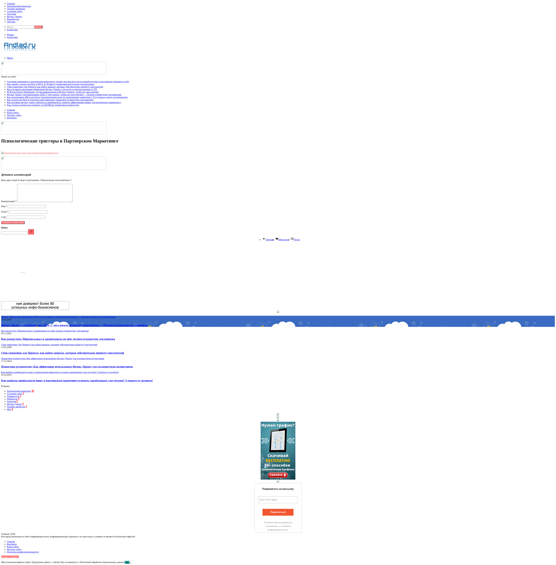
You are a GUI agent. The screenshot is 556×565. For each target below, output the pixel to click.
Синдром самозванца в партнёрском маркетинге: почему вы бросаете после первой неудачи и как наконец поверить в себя (68, 81)
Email (4, 211)
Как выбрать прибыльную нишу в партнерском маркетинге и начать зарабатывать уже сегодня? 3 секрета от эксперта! (77, 380)
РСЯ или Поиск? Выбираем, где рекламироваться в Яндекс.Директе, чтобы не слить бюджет (53, 92)
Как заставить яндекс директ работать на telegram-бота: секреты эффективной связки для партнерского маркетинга (64, 102)
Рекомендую (13, 19)
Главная (11, 3)
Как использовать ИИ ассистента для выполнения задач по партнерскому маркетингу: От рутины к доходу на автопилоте (67, 97)
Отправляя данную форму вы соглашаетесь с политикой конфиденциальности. (278, 526)
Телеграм (11, 14)
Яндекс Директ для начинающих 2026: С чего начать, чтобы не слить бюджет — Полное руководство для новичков (64, 94)
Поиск (4, 227)
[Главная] (20, 53)
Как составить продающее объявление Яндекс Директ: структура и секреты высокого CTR (52, 89)
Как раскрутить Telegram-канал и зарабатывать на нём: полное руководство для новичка (58, 338)
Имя (4, 206)
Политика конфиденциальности (23, 552)
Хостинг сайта (14, 115)
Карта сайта (13, 112)
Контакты (12, 118)
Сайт (3, 217)
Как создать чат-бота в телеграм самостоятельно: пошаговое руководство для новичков (50, 100)
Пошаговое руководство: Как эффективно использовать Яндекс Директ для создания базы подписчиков (67, 366)
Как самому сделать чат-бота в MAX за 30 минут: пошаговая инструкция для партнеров (50, 84)
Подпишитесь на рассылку (278, 489)
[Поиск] (31, 232)
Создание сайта (14, 11)
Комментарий (9, 201)
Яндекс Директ (14, 16)
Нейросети (12, 399)
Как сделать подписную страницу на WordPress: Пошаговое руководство (43, 105)
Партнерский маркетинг (19, 6)
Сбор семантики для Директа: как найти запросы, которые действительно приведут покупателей (55, 87)
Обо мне (11, 22)
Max (9, 409)
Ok (127, 562)
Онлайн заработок (16, 9)
